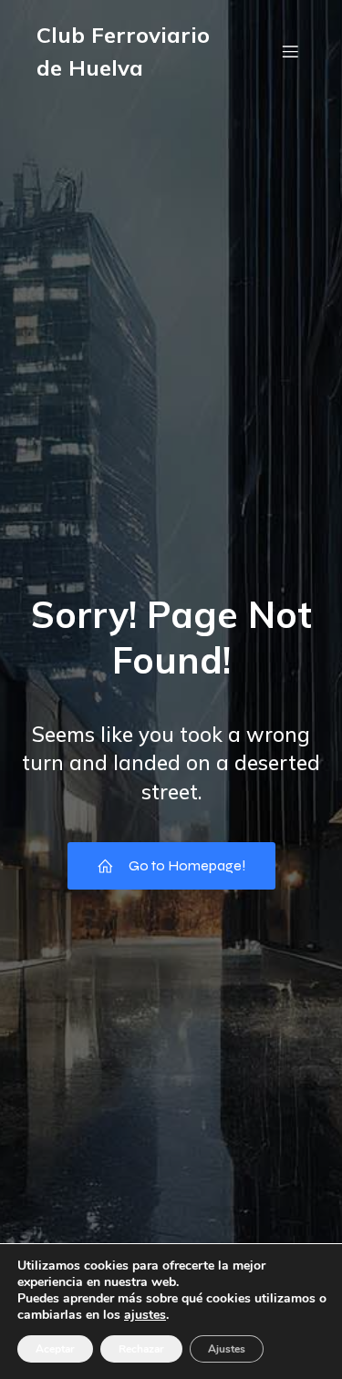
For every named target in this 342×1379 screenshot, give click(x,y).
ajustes (145, 1315)
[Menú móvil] (290, 51)
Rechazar (141, 1349)
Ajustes (226, 1349)
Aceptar (55, 1349)
